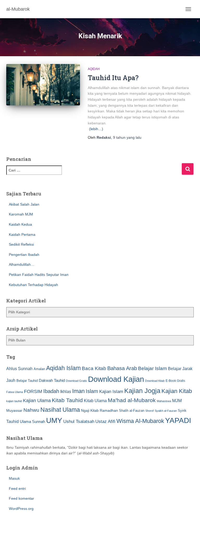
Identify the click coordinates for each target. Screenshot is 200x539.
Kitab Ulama (95, 400)
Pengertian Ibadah (24, 254)
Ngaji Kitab (90, 411)
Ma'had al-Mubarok (132, 400)
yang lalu (127, 137)
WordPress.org (21, 508)
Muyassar (14, 410)
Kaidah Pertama (22, 234)
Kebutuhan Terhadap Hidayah (33, 285)
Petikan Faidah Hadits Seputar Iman (38, 274)
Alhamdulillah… (21, 264)
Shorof (149, 410)
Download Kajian (116, 379)
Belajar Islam (152, 368)
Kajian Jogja (142, 390)
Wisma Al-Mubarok (140, 421)
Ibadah (51, 391)
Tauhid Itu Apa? (113, 77)
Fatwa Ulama (14, 392)
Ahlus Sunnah (19, 368)
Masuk (14, 478)
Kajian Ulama (37, 400)
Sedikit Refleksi (21, 244)
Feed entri (17, 488)
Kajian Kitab (176, 391)
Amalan (39, 369)
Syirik (182, 411)
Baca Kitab (94, 368)
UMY (54, 420)
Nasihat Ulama (60, 409)
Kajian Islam (111, 391)
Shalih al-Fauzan (131, 411)
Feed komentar (21, 498)
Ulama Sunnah (32, 421)
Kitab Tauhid (67, 400)
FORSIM (33, 391)
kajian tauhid (14, 401)
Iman (78, 391)
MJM (177, 400)
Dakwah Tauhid (52, 380)
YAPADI (178, 420)
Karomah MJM (21, 214)
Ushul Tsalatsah (78, 421)
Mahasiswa (164, 401)
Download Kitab (155, 380)
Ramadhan (109, 410)
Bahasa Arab (122, 368)
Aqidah (94, 69)
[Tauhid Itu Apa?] (43, 84)
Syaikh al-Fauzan (166, 410)
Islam (92, 391)
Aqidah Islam (63, 368)
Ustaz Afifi (105, 421)
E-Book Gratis (175, 380)
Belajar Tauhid (27, 381)
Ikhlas (65, 391)
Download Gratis (76, 380)
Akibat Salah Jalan (24, 204)
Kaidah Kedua (20, 224)
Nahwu (31, 410)
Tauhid (12, 421)
